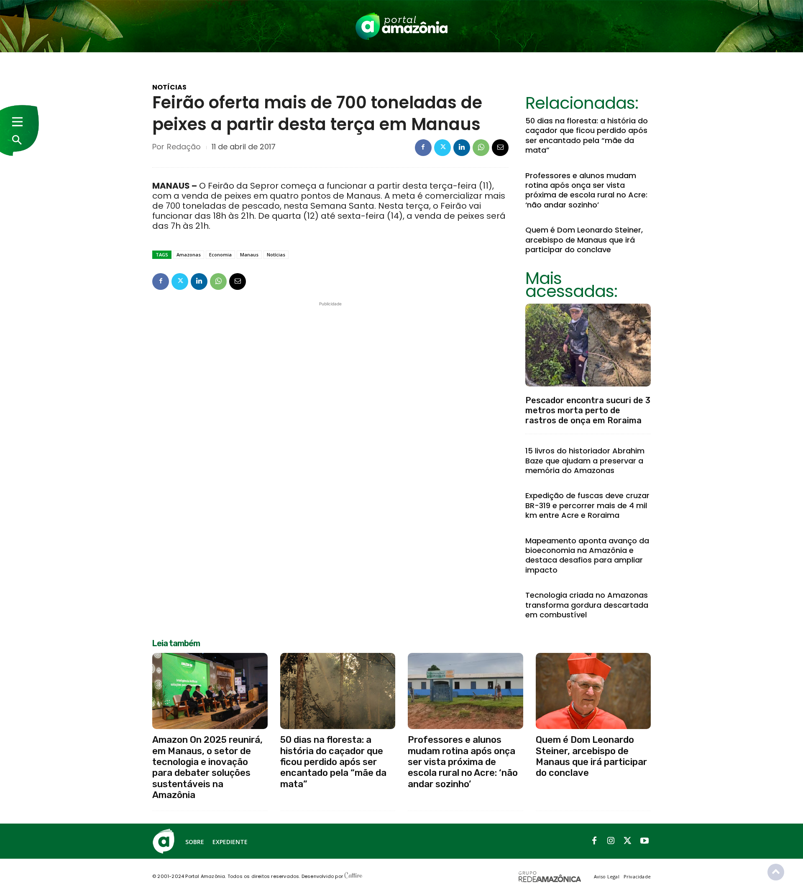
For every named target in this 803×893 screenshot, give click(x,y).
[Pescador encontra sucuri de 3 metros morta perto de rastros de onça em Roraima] (588, 345)
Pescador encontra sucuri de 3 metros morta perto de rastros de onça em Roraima (587, 410)
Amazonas (188, 254)
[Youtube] (644, 841)
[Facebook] (423, 147)
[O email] (500, 147)
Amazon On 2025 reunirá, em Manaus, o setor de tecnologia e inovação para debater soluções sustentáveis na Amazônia (207, 767)
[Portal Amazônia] (401, 26)
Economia (220, 254)
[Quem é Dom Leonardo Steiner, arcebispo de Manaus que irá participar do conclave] (593, 691)
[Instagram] (611, 841)
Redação (184, 147)
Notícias (169, 87)
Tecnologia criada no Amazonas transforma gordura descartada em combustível (586, 605)
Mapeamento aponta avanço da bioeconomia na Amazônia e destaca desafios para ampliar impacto (587, 555)
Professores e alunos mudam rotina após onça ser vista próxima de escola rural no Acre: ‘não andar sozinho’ (586, 190)
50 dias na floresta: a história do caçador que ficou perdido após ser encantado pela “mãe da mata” (586, 135)
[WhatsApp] (481, 147)
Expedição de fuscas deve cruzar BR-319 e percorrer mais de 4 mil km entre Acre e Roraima (587, 505)
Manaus (249, 254)
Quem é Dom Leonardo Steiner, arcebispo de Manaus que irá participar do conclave (584, 240)
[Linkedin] (461, 147)
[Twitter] (442, 147)
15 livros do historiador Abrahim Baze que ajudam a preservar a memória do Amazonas (584, 460)
